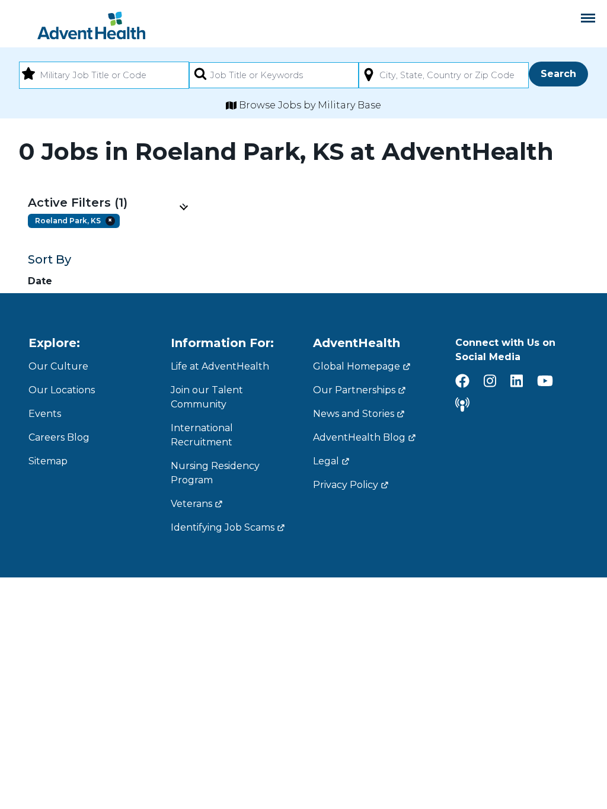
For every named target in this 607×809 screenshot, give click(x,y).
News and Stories (353, 413)
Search (558, 73)
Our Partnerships (354, 390)
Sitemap (48, 461)
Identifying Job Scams (222, 527)
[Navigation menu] (588, 18)
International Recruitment (202, 435)
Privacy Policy (345, 484)
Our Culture (58, 366)
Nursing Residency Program (215, 473)
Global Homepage (356, 366)
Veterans (191, 503)
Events (44, 413)
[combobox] (104, 75)
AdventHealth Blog (359, 437)
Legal (326, 461)
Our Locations (61, 390)
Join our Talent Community (207, 397)
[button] (107, 202)
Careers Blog (59, 437)
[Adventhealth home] (91, 25)
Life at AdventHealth (220, 366)
